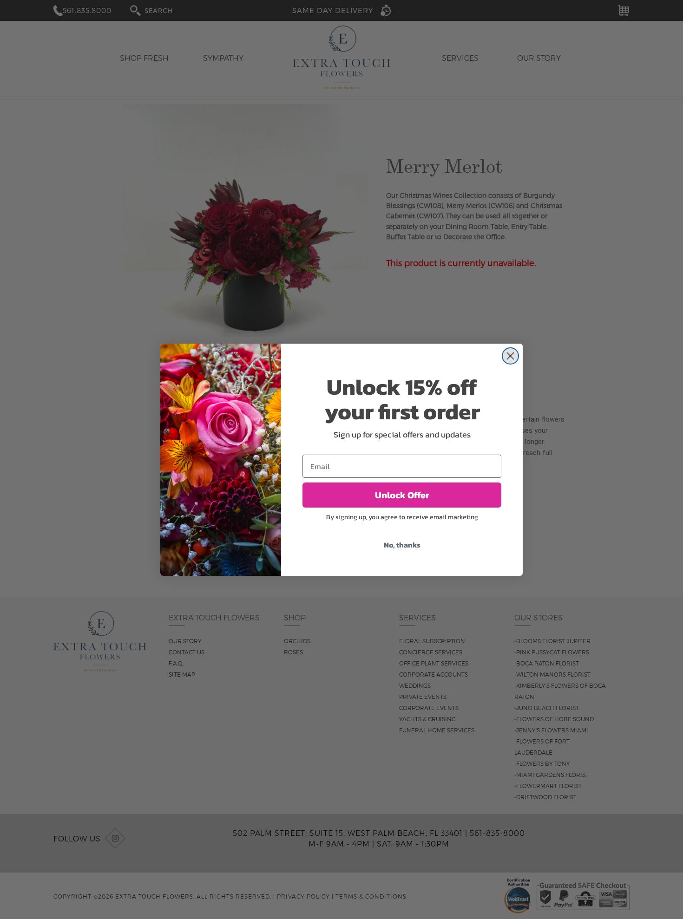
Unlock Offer (402, 495)
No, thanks (402, 544)
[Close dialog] (510, 356)
